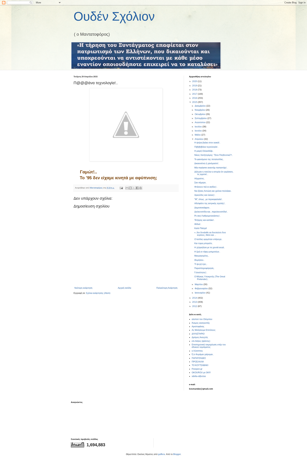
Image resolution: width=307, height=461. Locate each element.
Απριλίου (199, 139)
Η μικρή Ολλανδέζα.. (204, 151)
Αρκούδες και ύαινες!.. (204, 195)
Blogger (177, 454)
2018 (195, 89)
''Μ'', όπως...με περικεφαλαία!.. (208, 199)
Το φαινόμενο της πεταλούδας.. (209, 159)
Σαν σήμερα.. (200, 182)
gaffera (161, 454)
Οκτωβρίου (200, 114)
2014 (195, 298)
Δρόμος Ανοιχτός (200, 337)
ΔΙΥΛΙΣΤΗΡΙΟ (198, 334)
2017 (195, 94)
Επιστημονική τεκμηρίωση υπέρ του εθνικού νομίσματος (209, 345)
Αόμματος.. (199, 178)
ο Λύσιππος (197, 351)
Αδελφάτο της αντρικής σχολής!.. (209, 203)
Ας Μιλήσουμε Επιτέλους (204, 330)
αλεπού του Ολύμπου (202, 319)
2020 (195, 81)
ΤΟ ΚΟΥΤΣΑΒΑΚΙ (200, 365)
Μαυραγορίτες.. (201, 256)
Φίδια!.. (197, 224)
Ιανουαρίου (200, 293)
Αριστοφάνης (198, 326)
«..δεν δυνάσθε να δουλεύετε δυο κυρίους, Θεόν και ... (210, 233)
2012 (195, 306)
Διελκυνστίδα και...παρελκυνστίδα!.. (211, 212)
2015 (195, 102)
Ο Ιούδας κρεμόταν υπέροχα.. (208, 239)
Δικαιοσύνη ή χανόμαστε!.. (206, 163)
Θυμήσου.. (199, 260)
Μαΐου (198, 135)
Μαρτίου (199, 284)
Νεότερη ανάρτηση (83, 288)
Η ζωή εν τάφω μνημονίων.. (207, 251)
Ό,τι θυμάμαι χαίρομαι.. (203, 354)
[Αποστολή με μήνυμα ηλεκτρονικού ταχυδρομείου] (127, 188)
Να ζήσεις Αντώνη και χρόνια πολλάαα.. (213, 191)
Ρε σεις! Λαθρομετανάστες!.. (207, 216)
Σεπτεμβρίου (201, 118)
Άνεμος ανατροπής (201, 323)
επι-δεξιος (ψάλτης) (201, 341)
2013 (195, 302)
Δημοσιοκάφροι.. (202, 207)
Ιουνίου (198, 131)
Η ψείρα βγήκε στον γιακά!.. (207, 142)
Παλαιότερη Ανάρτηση (166, 288)
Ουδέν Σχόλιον (114, 16)
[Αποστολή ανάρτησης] (121, 188)
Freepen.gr (197, 369)
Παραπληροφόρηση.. (204, 268)
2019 (195, 85)
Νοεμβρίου (200, 110)
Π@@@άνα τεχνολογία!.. (206, 147)
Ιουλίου (198, 126)
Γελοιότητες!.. (200, 272)
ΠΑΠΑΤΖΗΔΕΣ (199, 358)
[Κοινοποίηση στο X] (134, 188)
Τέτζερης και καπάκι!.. (204, 220)
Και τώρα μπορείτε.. (203, 243)
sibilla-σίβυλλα (199, 376)
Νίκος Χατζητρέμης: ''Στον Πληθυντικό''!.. (213, 155)
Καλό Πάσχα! (200, 228)
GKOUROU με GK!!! (201, 372)
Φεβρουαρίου (201, 288)
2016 (195, 98)
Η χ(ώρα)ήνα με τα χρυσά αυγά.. (209, 247)
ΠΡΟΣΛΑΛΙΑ (198, 361)
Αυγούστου (200, 122)
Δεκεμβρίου (200, 106)
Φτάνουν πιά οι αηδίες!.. (205, 187)
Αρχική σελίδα (124, 288)
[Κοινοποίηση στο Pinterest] (140, 188)
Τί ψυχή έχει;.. (200, 264)
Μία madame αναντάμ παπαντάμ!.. (210, 167)
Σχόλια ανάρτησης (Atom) (98, 293)
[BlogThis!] (130, 188)
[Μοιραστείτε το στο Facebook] (137, 188)
